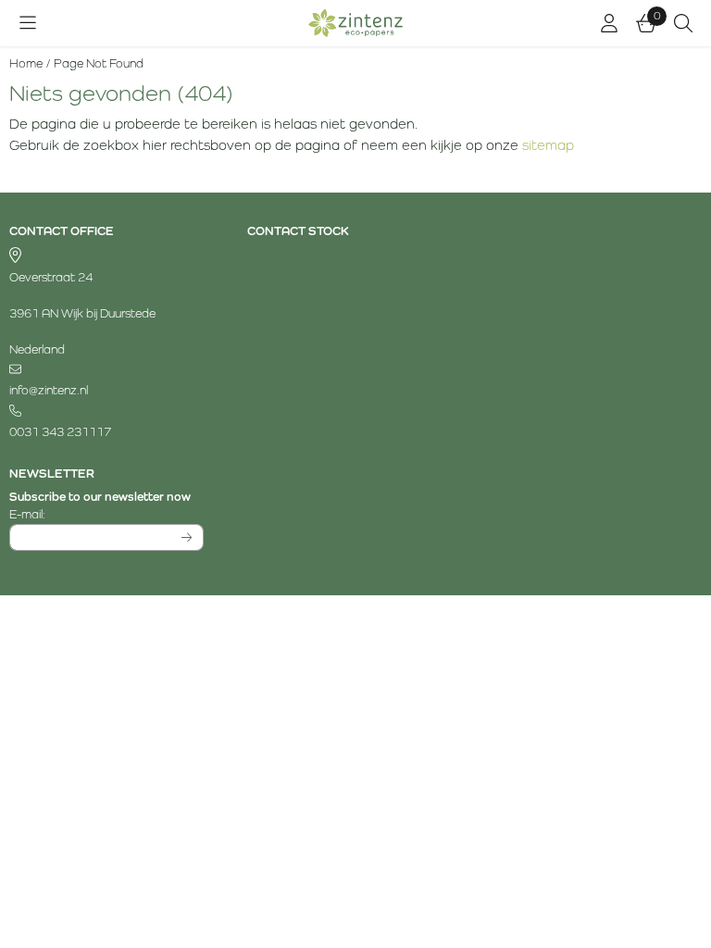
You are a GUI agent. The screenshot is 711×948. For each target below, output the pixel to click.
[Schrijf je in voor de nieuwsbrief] (187, 538)
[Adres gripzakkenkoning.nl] (106, 256)
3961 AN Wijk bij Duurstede (82, 313)
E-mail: (106, 513)
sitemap (548, 145)
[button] (27, 23)
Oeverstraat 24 (51, 277)
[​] (106, 369)
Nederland (37, 349)
